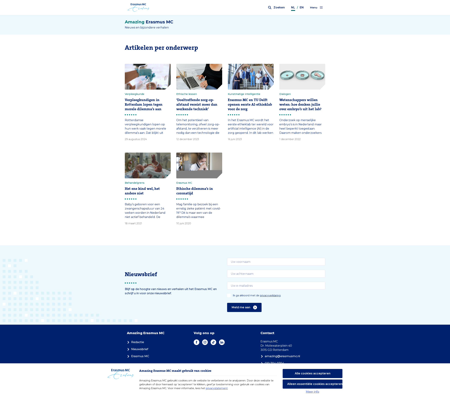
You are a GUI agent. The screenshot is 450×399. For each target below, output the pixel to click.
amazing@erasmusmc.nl (282, 356)
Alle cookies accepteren (312, 373)
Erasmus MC (140, 356)
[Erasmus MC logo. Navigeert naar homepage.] (138, 7)
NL (293, 7)
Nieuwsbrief (139, 349)
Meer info (312, 391)
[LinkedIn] (222, 342)
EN (302, 7)
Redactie (137, 342)
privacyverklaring (270, 295)
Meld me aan (241, 307)
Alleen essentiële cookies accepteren (314, 384)
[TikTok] (213, 342)
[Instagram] (205, 342)
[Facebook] (196, 342)
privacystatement (217, 388)
